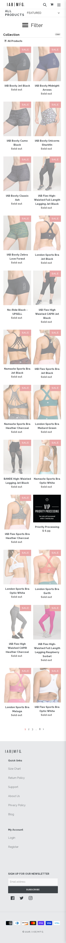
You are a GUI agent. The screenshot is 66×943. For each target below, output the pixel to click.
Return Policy (16, 777)
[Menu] (59, 4)
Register (13, 846)
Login (11, 837)
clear (58, 34)
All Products (14, 41)
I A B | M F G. (13, 751)
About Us (14, 796)
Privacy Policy (17, 805)
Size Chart (14, 768)
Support (13, 787)
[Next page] (43, 729)
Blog (11, 814)
